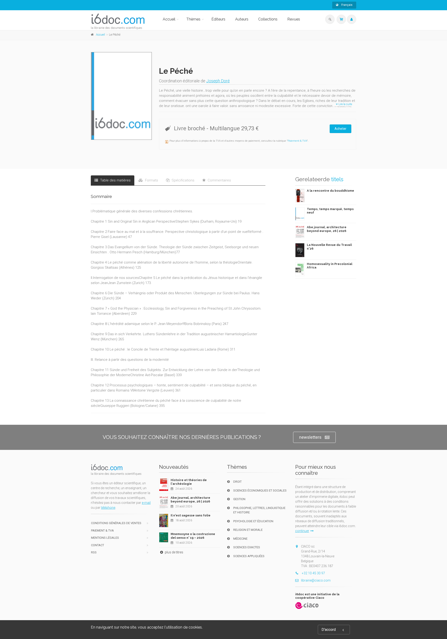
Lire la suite (345, 104)
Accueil (169, 19)
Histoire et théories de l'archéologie (189, 481)
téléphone (108, 507)
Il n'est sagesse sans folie (190, 515)
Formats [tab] (151, 180)
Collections (268, 19)
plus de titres (173, 552)
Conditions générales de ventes (116, 523)
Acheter (340, 128)
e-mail (146, 503)
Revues (293, 19)
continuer (302, 531)
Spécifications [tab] (182, 180)
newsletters (310, 437)
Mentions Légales (105, 537)
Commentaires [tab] (219, 180)
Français (346, 5)
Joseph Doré (218, 80)
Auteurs (241, 19)
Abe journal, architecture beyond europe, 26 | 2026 (326, 229)
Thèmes (193, 19)
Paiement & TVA (297, 140)
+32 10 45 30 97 (313, 573)
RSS (94, 552)
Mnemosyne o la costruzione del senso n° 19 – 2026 (193, 535)
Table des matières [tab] (115, 180)
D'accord (329, 629)
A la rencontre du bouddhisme (330, 190)
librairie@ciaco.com (316, 580)
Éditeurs (218, 19)
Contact (97, 545)
